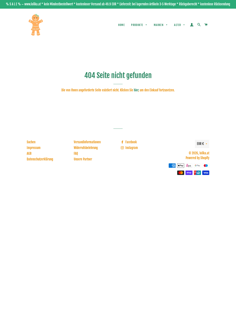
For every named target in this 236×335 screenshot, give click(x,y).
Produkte (137, 25)
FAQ (76, 153)
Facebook (131, 142)
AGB (29, 153)
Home (121, 25)
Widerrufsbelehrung (86, 148)
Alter (178, 25)
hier (136, 90)
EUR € (200, 144)
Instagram (131, 148)
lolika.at (204, 153)
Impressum (34, 148)
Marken (159, 25)
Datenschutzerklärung (40, 159)
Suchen (31, 142)
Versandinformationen (87, 142)
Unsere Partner (83, 159)
